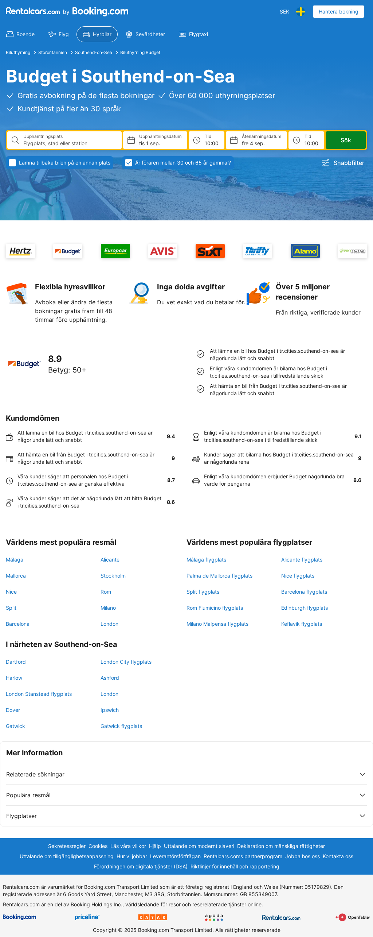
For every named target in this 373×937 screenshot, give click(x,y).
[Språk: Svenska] (300, 11)
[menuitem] (20, 34)
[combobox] (69, 143)
